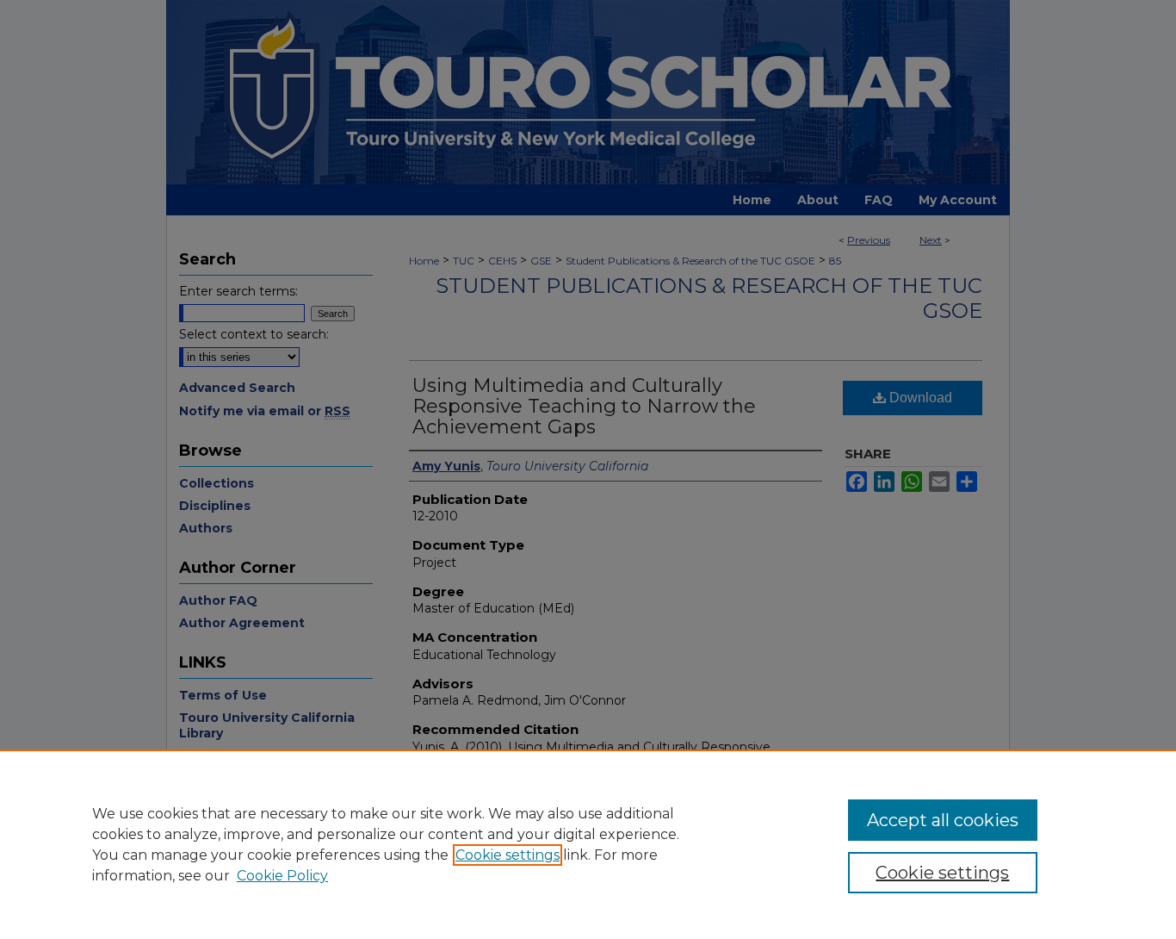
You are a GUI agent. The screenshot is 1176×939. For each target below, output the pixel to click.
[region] (588, 844)
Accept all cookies (942, 820)
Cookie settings (507, 855)
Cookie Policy (282, 875)
